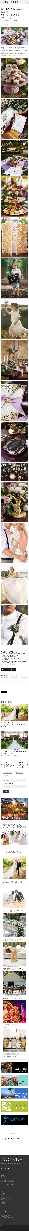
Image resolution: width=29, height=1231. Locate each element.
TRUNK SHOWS (6, 1199)
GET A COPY (5, 1197)
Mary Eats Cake (12, 662)
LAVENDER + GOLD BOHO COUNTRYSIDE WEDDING (12, 13)
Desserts (4, 662)
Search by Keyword (8, 783)
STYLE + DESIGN (6, 1177)
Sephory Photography (18, 653)
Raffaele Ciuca (10, 664)
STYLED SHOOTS (6, 1215)
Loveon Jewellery (20, 661)
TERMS (3, 1205)
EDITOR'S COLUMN (7, 1180)
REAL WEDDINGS (6, 1179)
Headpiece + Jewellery (8, 661)
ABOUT (3, 1193)
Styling (3, 655)
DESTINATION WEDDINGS (9, 1181)
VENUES (3, 1175)
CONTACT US (5, 1195)
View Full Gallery (6, 647)
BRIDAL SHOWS (6, 1198)
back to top (14, 1133)
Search (6, 791)
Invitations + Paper (7, 658)
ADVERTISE (4, 1194)
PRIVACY (4, 1203)
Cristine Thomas (7, 22)
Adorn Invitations (12, 655)
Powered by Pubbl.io (22, 1229)
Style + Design (14, 20)
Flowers (3, 656)
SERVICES (4, 1176)
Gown (3, 664)
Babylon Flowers (12, 656)
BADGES (3, 1202)
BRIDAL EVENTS (6, 1216)
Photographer (6, 653)
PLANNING (4, 1183)
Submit (4, 692)
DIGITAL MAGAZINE (7, 1184)
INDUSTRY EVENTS (7, 1201)
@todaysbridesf (14, 1138)
